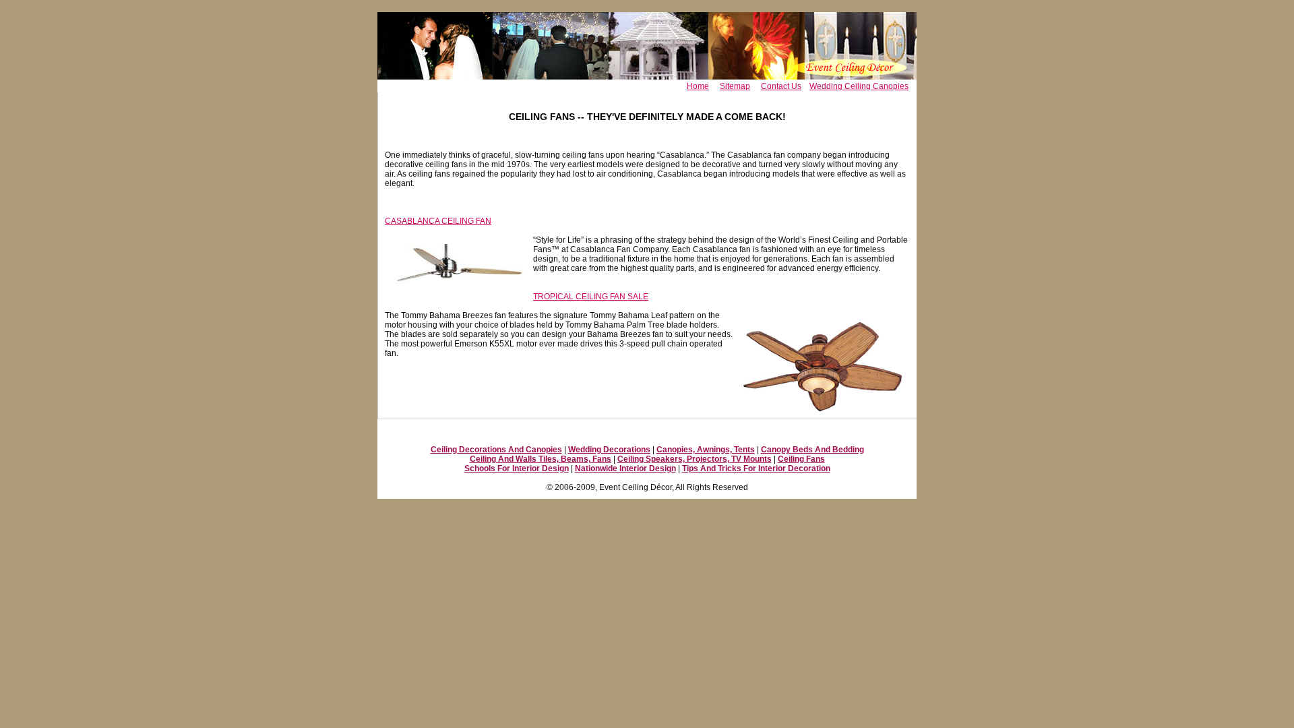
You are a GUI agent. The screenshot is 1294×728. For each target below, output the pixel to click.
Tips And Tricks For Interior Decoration (756, 468)
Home (698, 86)
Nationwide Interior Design (625, 468)
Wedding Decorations (609, 449)
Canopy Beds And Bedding (812, 449)
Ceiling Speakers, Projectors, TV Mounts (694, 459)
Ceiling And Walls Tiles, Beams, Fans (540, 459)
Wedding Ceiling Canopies (858, 86)
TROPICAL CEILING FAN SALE (590, 296)
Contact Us (781, 86)
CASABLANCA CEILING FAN (438, 221)
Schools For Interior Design (516, 468)
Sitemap (735, 86)
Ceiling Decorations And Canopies (496, 449)
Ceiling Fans (801, 459)
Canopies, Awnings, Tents (705, 449)
